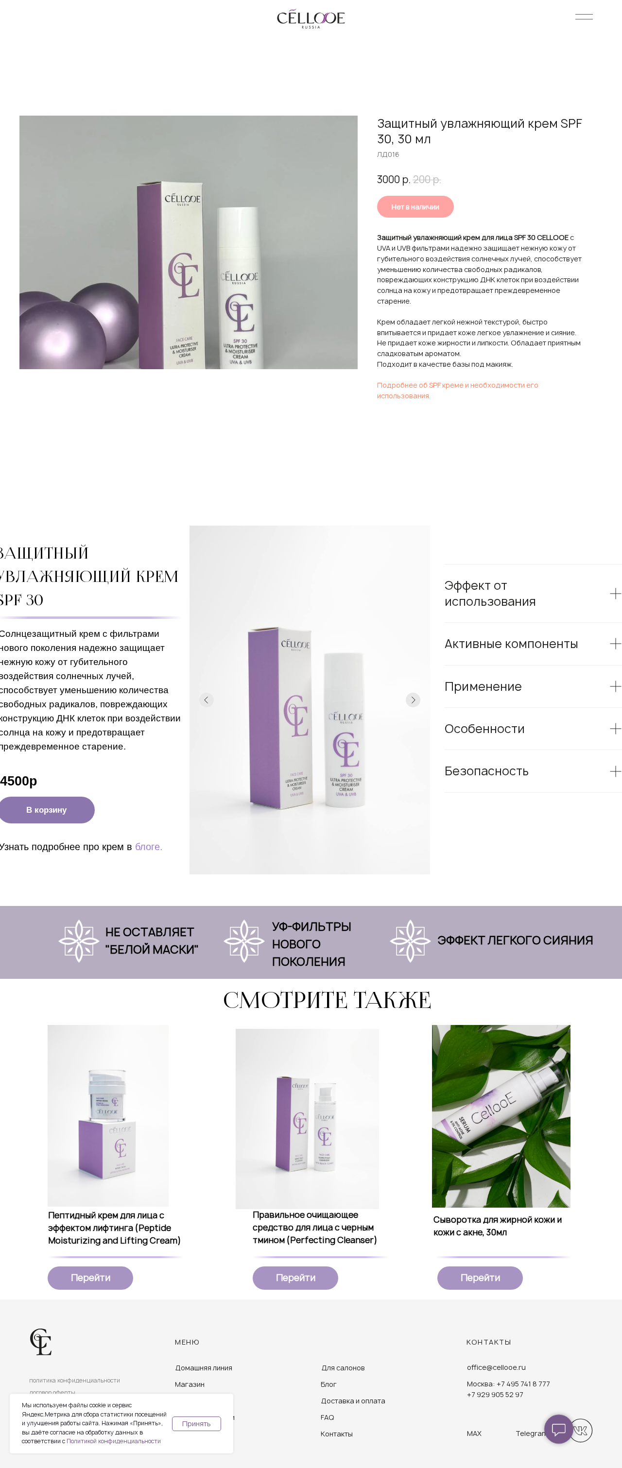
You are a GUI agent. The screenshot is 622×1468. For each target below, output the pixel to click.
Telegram (532, 1433)
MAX (474, 1433)
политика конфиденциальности (74, 1380)
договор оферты (52, 1392)
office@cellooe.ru (496, 1367)
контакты (488, 1342)
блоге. (149, 846)
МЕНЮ (187, 1342)
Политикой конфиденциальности (114, 1441)
